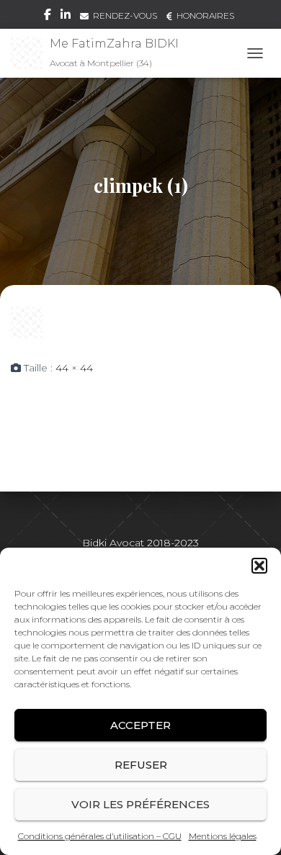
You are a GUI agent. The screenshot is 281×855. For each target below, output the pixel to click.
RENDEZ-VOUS (125, 15)
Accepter (140, 725)
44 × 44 (74, 367)
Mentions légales (223, 836)
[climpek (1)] (27, 321)
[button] (259, 565)
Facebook (47, 16)
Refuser (141, 765)
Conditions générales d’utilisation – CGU (100, 836)
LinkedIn (66, 16)
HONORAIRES (205, 15)
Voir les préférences (140, 804)
